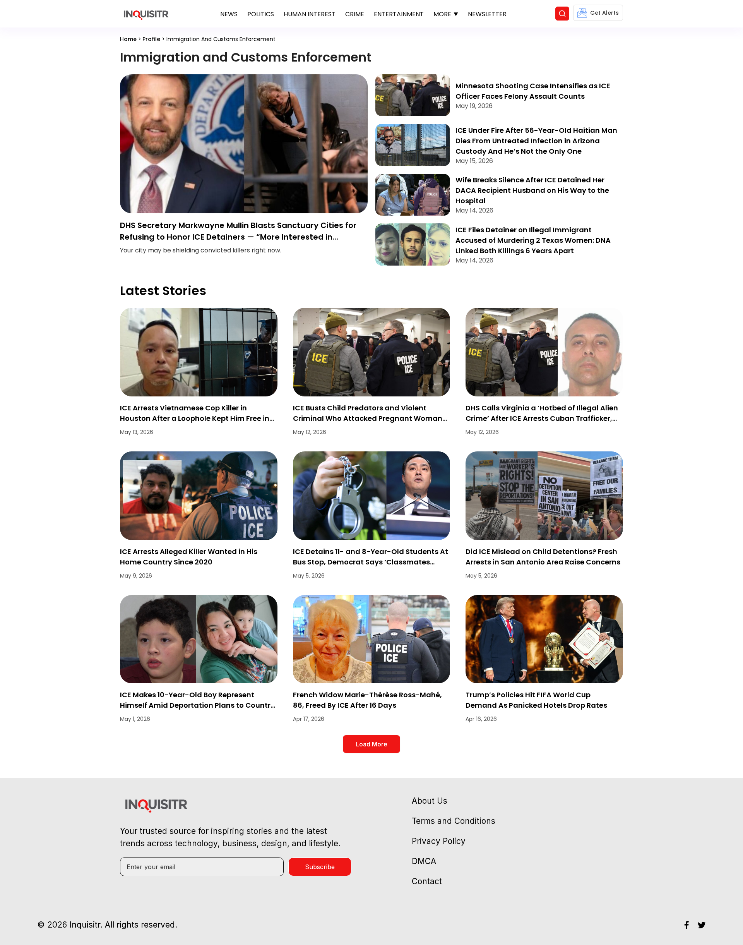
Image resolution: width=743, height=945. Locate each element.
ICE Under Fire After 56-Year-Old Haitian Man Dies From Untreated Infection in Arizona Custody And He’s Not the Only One (536, 140)
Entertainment (399, 14)
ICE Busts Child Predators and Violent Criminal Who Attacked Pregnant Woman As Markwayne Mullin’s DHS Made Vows (367, 418)
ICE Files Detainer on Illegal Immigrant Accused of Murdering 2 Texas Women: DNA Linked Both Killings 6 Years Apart (533, 240)
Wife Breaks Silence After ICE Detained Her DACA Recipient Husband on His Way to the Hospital (532, 190)
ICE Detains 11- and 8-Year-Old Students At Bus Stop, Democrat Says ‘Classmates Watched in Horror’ (370, 562)
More (442, 14)
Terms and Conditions (453, 821)
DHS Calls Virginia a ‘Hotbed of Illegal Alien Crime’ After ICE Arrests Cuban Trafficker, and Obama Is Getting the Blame (542, 418)
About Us (429, 801)
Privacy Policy (439, 841)
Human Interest (310, 14)
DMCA (424, 861)
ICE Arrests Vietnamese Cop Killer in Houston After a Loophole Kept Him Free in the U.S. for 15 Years (194, 418)
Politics (260, 14)
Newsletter (487, 14)
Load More (371, 744)
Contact (427, 881)
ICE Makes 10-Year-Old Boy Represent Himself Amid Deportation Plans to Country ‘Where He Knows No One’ (197, 705)
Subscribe (320, 867)
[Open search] (562, 14)
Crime (354, 14)
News (229, 14)
